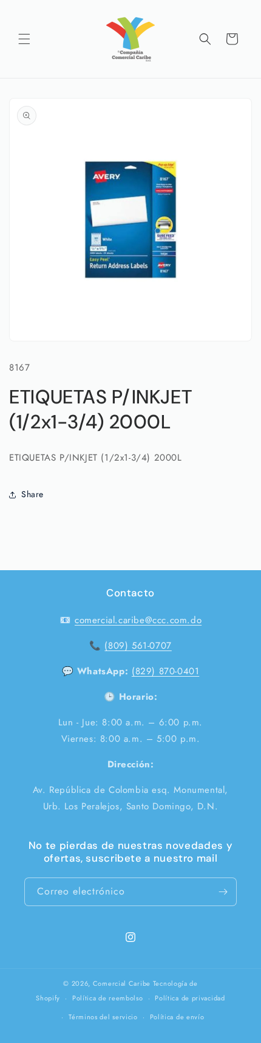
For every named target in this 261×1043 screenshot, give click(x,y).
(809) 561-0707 (137, 645)
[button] (24, 39)
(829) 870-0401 (165, 671)
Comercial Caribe (122, 983)
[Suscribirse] (222, 891)
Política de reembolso (107, 998)
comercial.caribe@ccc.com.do (138, 620)
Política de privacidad (190, 998)
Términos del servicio (103, 1017)
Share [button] (32, 494)
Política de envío (177, 1017)
